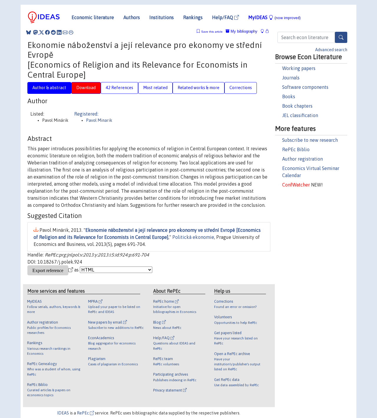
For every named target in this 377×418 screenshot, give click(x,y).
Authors (131, 17)
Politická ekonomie (193, 237)
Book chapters (297, 106)
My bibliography (243, 31)
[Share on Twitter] (41, 32)
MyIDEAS (274, 17)
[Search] (341, 37)
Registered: (86, 113)
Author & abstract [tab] (49, 87)
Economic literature (93, 17)
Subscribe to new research (310, 140)
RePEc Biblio (296, 149)
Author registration (302, 158)
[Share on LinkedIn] (59, 32)
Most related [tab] (155, 87)
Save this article (212, 31)
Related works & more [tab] (198, 87)
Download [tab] (86, 87)
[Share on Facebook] (47, 32)
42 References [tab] (119, 87)
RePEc (83, 413)
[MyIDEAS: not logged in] (263, 31)
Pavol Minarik (99, 120)
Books (288, 96)
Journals (291, 77)
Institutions (161, 17)
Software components (305, 87)
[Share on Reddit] (53, 32)
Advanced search (331, 49)
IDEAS (63, 413)
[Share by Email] (65, 32)
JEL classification (300, 115)
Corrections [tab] (240, 87)
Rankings (193, 17)
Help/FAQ (223, 17)
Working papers (298, 68)
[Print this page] (71, 32)
